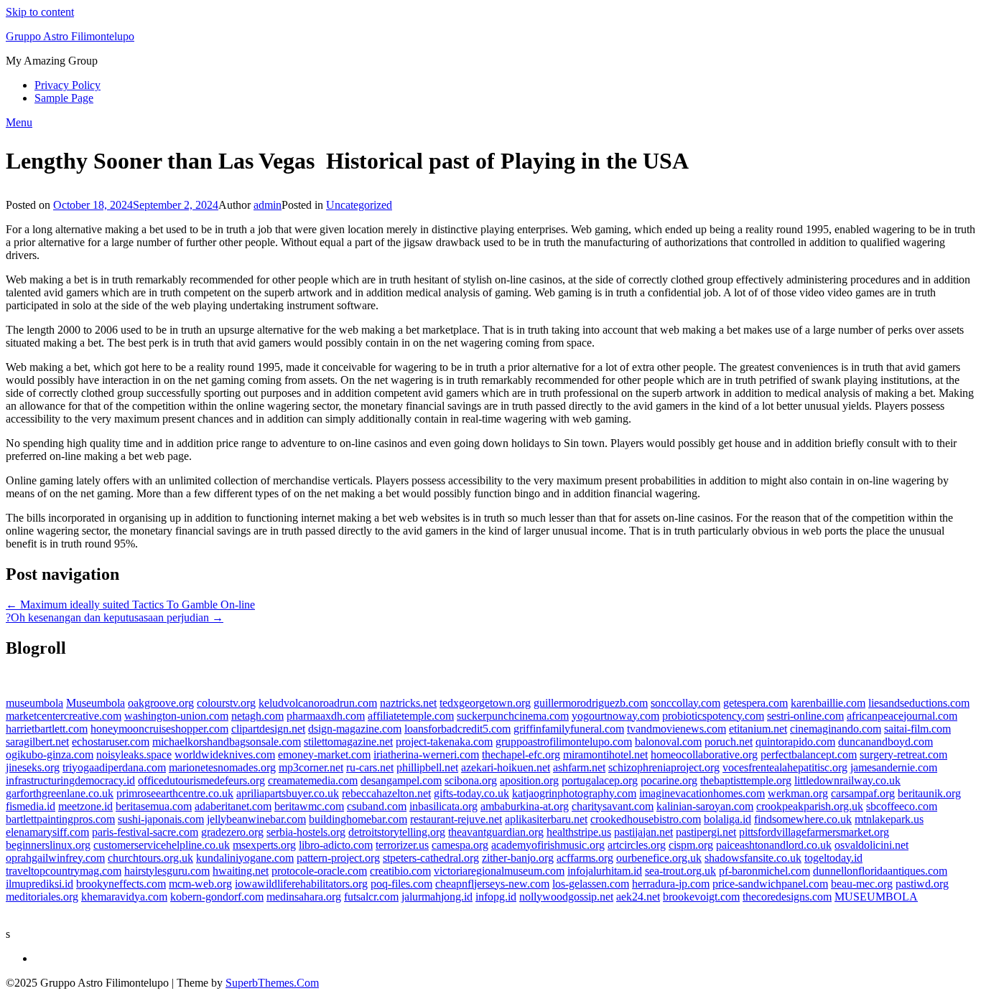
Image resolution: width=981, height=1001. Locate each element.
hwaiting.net (241, 871)
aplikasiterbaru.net (546, 819)
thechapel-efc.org (521, 754)
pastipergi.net (706, 832)
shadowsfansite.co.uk (753, 858)
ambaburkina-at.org (524, 806)
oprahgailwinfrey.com (55, 858)
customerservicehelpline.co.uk (161, 845)
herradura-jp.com (671, 884)
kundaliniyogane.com (245, 858)
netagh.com (257, 716)
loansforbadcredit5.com (457, 729)
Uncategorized (359, 205)
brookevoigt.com (701, 896)
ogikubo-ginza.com (49, 754)
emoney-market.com (324, 754)
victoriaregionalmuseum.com (499, 871)
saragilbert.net (37, 742)
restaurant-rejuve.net (456, 819)
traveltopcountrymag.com (63, 871)
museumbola (34, 703)
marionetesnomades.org (222, 767)
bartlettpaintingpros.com (60, 819)
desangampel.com (401, 780)
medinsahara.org (303, 896)
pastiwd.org (922, 884)
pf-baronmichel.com (764, 871)
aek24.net (638, 896)
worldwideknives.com (225, 754)
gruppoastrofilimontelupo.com (564, 742)
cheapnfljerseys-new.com (492, 884)
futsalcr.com (371, 896)
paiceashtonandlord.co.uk (774, 845)
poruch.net (729, 742)
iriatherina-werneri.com (426, 754)
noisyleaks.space (134, 754)
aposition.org (529, 780)
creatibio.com (400, 871)
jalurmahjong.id (437, 896)
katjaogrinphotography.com (574, 793)
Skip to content (40, 12)
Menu (19, 122)
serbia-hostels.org (305, 832)
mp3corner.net (311, 767)
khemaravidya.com (124, 896)
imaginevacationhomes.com (702, 793)
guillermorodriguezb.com (591, 703)
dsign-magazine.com (354, 729)
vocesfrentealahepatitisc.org (784, 767)
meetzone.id (85, 806)
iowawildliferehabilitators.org (301, 884)
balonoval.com (668, 742)
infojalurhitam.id (604, 871)
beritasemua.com (154, 806)
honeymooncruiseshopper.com (159, 729)
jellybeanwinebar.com (256, 819)
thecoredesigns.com (787, 896)
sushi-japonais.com (161, 819)
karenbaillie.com (828, 703)
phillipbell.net (427, 767)
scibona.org (471, 780)
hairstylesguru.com (167, 871)
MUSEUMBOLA (876, 896)
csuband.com (376, 806)
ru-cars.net (370, 767)
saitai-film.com (917, 729)
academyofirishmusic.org (548, 845)
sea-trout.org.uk (680, 871)
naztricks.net (408, 703)
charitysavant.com (613, 806)
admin (268, 205)
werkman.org (798, 793)
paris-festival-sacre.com (145, 832)
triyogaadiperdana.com (114, 767)
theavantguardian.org (496, 832)
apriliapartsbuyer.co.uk (287, 793)
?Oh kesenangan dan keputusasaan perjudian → (114, 617)
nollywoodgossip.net (566, 896)
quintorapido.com (795, 742)
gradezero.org (232, 832)
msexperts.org (264, 845)
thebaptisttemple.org (745, 780)
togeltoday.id (833, 858)
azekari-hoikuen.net (505, 767)
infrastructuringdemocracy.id (70, 780)
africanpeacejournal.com (902, 716)
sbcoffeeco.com (901, 806)
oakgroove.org (161, 703)
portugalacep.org (600, 780)
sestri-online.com (805, 716)
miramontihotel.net (605, 754)
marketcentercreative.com (63, 716)
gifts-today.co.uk (471, 793)
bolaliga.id (727, 819)
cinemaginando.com (835, 729)
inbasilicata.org (443, 806)
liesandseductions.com (919, 703)
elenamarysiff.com (47, 832)
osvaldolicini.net (871, 845)
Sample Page (63, 98)
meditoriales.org (42, 896)
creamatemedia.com (313, 780)
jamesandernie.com (893, 767)
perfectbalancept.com (809, 754)
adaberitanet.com (233, 806)
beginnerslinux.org (48, 845)
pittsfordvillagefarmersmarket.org (814, 832)
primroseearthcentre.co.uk (174, 793)
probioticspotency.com (713, 716)
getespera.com (755, 703)
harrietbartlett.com (47, 729)
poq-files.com (401, 884)
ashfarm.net (579, 767)
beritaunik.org (929, 793)
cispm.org (691, 845)
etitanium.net (758, 729)
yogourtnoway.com (615, 716)
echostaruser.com (110, 742)
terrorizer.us (402, 845)
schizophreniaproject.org (664, 767)
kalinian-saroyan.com (704, 806)
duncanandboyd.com (885, 742)
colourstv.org (226, 703)
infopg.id (495, 896)
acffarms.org (585, 858)
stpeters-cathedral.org (431, 858)
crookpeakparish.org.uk (809, 806)
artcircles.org (637, 845)
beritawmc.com (309, 806)
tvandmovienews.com (676, 729)
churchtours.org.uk (150, 858)
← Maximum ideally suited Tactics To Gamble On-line (130, 604)
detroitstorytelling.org (396, 832)
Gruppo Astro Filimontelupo (70, 36)
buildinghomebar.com (358, 819)
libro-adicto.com (336, 845)
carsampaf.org (863, 793)
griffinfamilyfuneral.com (568, 729)
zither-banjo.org (518, 858)
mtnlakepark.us (889, 819)
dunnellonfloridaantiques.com (880, 871)
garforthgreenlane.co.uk (59, 793)
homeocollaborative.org (704, 754)
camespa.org (460, 845)
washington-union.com (176, 716)
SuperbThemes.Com (272, 983)
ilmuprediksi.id (39, 884)
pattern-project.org (338, 858)
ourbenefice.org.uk (659, 858)
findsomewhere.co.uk (803, 819)
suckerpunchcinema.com (513, 716)
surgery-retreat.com (903, 754)
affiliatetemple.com (411, 716)
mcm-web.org (200, 884)
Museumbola (95, 703)
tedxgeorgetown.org (485, 703)
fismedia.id (30, 806)
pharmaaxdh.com (326, 716)
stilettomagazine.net (348, 742)
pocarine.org (669, 780)
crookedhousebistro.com (645, 819)
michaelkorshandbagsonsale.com (226, 742)
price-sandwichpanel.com (770, 884)
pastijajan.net (643, 832)
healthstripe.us (579, 832)
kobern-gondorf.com (217, 896)
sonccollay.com (685, 703)
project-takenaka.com (444, 742)
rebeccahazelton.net (386, 793)
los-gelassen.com (590, 884)
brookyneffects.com (121, 884)
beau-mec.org (862, 884)
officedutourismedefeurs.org (201, 780)
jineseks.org (33, 767)
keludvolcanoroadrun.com (318, 703)
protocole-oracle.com (319, 871)
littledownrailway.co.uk (847, 780)
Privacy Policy (67, 85)
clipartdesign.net (268, 729)
